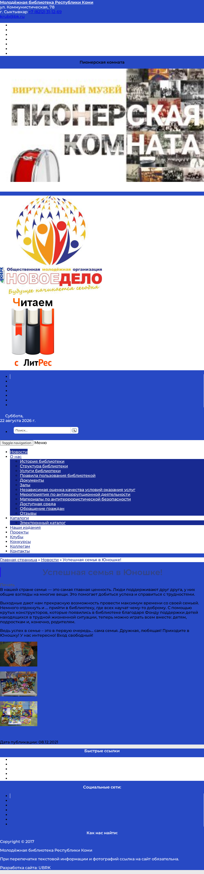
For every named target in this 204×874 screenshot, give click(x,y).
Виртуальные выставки (34, 34)
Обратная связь (26, 48)
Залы (25, 485)
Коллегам (20, 546)
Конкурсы (20, 541)
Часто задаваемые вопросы (39, 44)
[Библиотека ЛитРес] (32, 368)
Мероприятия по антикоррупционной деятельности (75, 494)
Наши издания (25, 527)
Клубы (16, 537)
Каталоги (19, 518)
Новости (19, 452)
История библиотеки (42, 461)
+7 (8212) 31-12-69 (45, 11)
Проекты (19, 532)
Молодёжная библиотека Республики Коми (46, 2)
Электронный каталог (43, 522)
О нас (16, 456)
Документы (32, 480)
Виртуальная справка (32, 25)
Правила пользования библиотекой (58, 475)
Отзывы (18, 53)
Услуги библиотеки (40, 470)
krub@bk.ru (12, 16)
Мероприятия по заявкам (37, 39)
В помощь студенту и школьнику (44, 30)
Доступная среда (38, 503)
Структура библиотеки (44, 466)
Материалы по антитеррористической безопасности (75, 499)
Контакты (20, 551)
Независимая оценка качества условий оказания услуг (77, 489)
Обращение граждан (42, 508)
